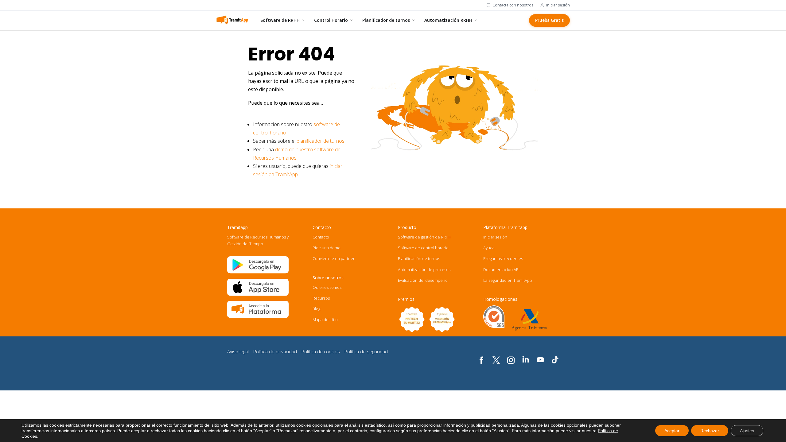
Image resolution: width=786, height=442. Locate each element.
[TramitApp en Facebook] (481, 364)
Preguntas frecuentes (503, 258)
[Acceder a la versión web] (258, 316)
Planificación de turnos (419, 258)
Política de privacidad (275, 351)
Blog (316, 309)
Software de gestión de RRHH (424, 237)
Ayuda (489, 247)
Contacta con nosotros (512, 5)
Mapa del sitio (325, 319)
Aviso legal (238, 351)
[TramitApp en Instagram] (511, 364)
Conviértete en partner (334, 258)
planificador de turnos (320, 141)
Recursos (321, 298)
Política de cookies (321, 351)
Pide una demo (326, 247)
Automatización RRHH (448, 20)
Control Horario (331, 20)
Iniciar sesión (558, 5)
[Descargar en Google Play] (258, 272)
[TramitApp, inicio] (232, 20)
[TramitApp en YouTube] (540, 360)
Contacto (321, 237)
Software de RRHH (280, 20)
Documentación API (501, 269)
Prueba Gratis (549, 20)
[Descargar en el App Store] (258, 294)
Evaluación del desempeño (423, 280)
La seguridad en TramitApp (507, 280)
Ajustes (747, 430)
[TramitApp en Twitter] (496, 364)
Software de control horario (423, 247)
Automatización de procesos (424, 269)
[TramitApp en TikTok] (555, 360)
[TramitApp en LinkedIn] (525, 360)
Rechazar (709, 430)
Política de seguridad (366, 351)
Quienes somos (327, 287)
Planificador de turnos (386, 20)
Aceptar (671, 430)
